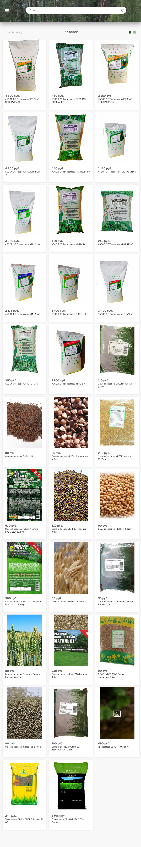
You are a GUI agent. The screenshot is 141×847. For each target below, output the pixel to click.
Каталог (71, 32)
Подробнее (70, 180)
